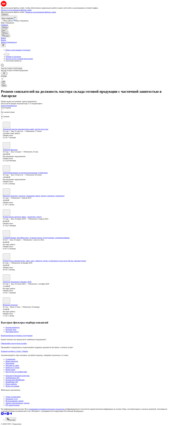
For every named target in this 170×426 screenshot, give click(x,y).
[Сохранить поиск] (3, 82)
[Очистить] (4, 73)
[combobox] (11, 68)
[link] (5, 32)
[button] (3, 38)
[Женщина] (6, 191)
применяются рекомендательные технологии (47, 409)
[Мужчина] (6, 125)
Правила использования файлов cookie (40, 12)
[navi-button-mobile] (3, 45)
